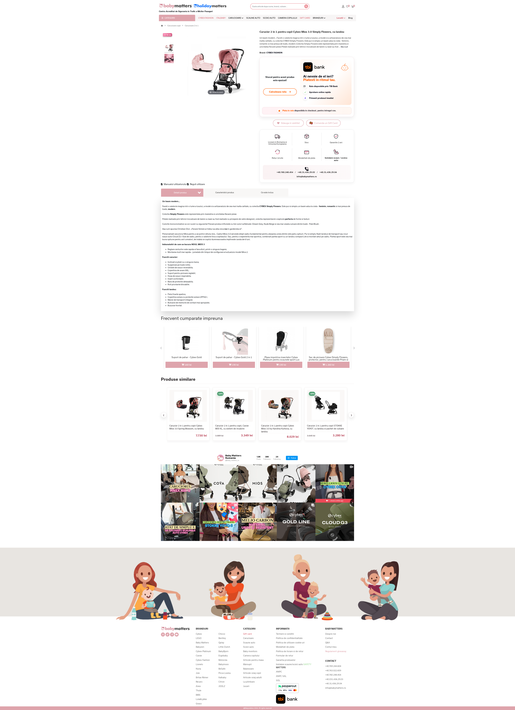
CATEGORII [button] (170, 18)
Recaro (199, 682)
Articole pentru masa (253, 660)
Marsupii (247, 664)
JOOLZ (221, 686)
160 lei (188, 364)
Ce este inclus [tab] (267, 192)
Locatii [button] (340, 18)
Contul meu (330, 647)
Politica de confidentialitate (289, 638)
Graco (199, 703)
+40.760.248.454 (285, 172)
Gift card (247, 634)
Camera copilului (251, 655)
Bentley (222, 638)
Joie (198, 673)
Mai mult (344, 47)
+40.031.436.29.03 (334, 679)
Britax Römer (202, 677)
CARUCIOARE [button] (235, 18)
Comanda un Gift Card (325, 123)
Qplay (221, 642)
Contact (329, 638)
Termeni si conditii (285, 634)
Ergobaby (223, 655)
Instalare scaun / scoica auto (336, 159)
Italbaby (222, 677)
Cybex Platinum (203, 651)
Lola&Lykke (201, 699)
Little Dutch (224, 647)
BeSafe (221, 669)
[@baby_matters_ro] (220, 458)
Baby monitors (250, 651)
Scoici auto (248, 647)
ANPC (279, 671)
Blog (350, 18)
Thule (198, 690)
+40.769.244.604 (333, 666)
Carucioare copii (174, 26)
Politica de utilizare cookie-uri (290, 642)
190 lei (235, 364)
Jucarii (246, 686)
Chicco (221, 634)
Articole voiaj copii (252, 673)
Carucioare (248, 638)
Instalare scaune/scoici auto (293, 666)
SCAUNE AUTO (253, 18)
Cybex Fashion (203, 660)
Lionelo (199, 664)
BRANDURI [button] (318, 18)
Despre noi (330, 634)
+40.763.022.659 (333, 670)
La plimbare (249, 682)
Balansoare (248, 669)
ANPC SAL (281, 676)
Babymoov (223, 664)
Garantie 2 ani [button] (336, 142)
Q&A (327, 642)
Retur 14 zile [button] (277, 158)
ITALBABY (221, 18)
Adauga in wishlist (290, 123)
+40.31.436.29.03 (306, 172)
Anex (198, 686)
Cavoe (199, 655)
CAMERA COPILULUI (287, 18)
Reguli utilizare (197, 184)
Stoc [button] (307, 142)
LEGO (198, 638)
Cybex (199, 634)
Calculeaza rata (277, 91)
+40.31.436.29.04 (328, 172)
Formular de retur (284, 655)
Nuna (198, 669)
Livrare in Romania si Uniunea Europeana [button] (277, 143)
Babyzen (200, 647)
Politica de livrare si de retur (289, 651)
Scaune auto (249, 642)
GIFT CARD (305, 18)
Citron (221, 682)
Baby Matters (202, 642)
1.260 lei (329, 364)
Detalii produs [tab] (180, 192)
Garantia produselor (285, 660)
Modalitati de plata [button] (306, 158)
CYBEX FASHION (206, 18)
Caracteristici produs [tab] (224, 192)
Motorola (222, 660)
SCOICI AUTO (269, 18)
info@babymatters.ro (307, 176)
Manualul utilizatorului (175, 184)
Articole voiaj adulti (252, 677)
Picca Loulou (224, 673)
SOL (278, 680)
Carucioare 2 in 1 (191, 26)
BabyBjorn (223, 651)
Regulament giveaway (335, 651)
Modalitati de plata (285, 647)
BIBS (198, 695)
